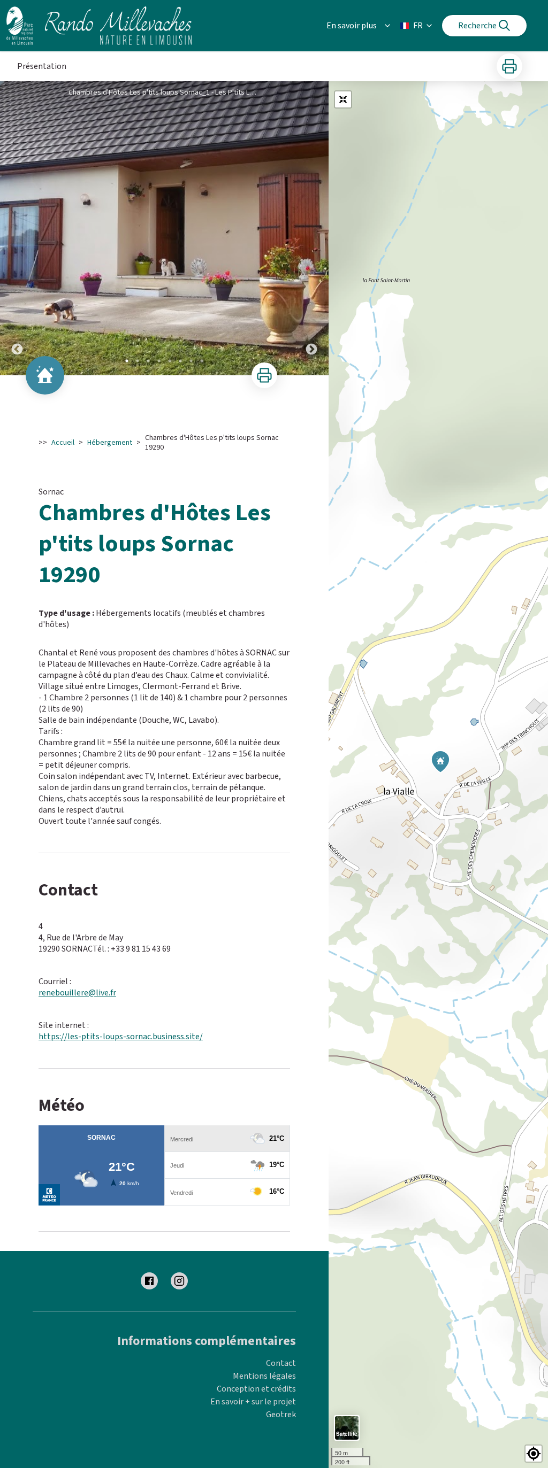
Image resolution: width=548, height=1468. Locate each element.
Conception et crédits (256, 1389)
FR (418, 26)
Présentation (41, 66)
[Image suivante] (311, 228)
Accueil (62, 442)
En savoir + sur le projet (253, 1402)
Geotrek (281, 1414)
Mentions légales (264, 1376)
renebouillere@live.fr (77, 993)
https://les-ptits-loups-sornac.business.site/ (121, 1036)
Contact (281, 1363)
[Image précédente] (17, 228)
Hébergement (109, 442)
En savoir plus (351, 26)
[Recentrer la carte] (343, 99)
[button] (534, 1454)
